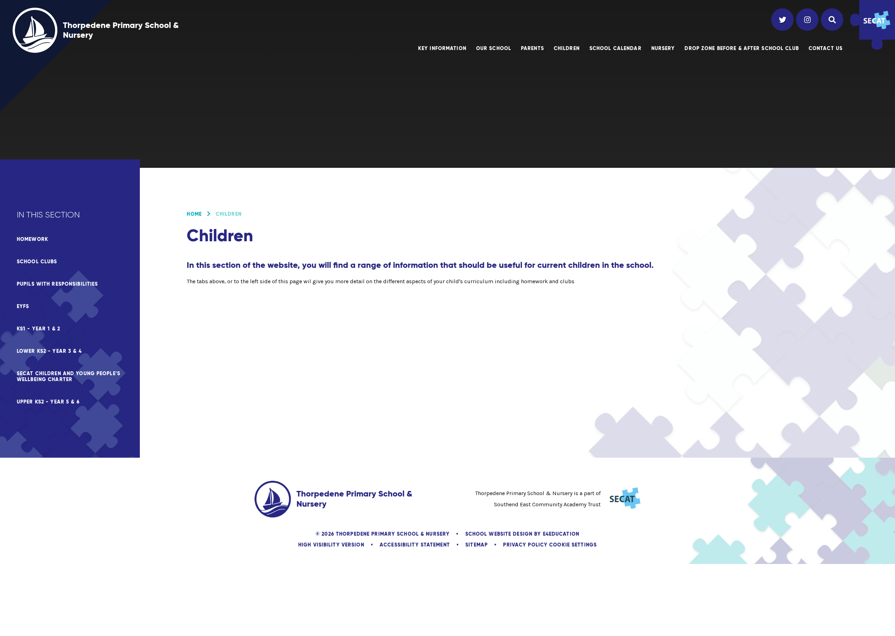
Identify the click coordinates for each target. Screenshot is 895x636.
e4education (561, 534)
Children (229, 214)
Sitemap (476, 545)
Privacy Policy (525, 545)
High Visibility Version (331, 545)
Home (194, 214)
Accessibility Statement (415, 545)
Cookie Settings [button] (573, 545)
